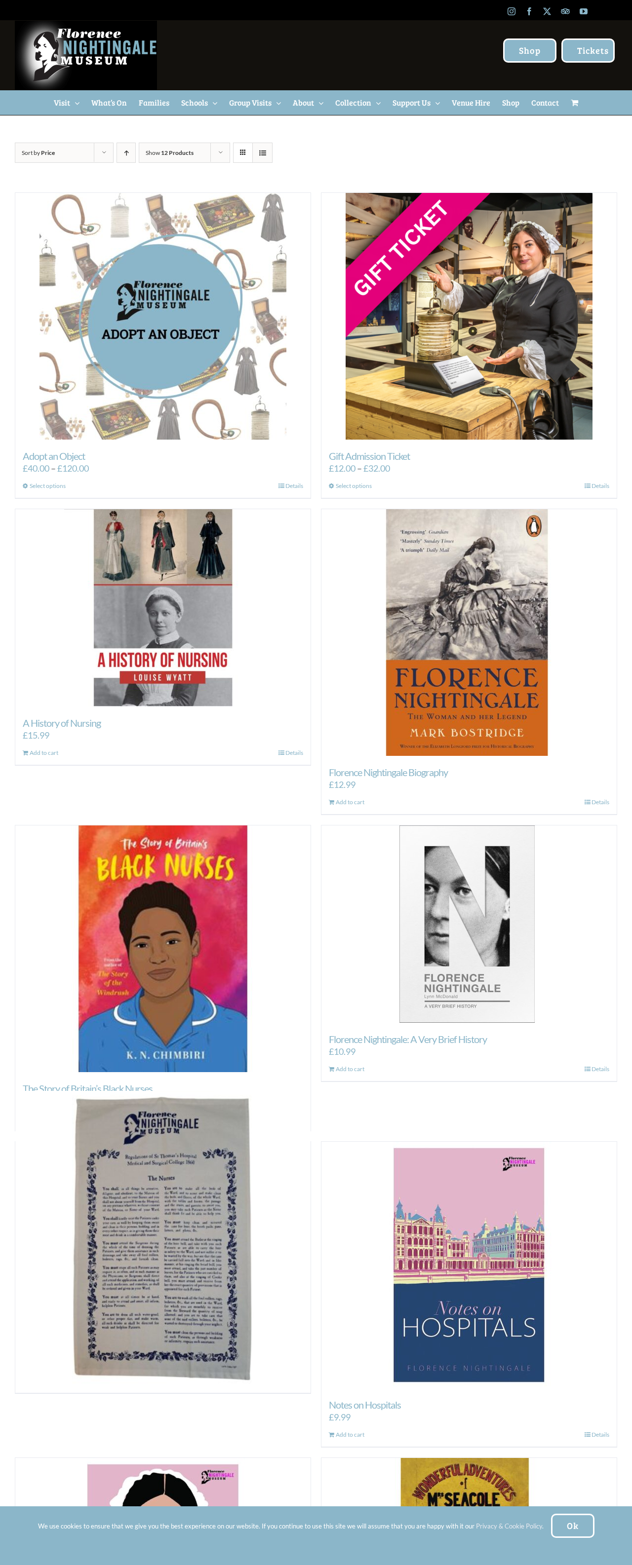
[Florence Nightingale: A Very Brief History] (469, 924)
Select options (48, 485)
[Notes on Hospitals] (469, 1265)
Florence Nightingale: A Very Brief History (408, 1039)
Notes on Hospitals (365, 1405)
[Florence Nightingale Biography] (469, 632)
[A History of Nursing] (163, 608)
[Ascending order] (126, 153)
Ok (573, 1525)
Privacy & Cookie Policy (509, 1526)
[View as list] (262, 152)
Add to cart (44, 752)
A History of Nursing (62, 723)
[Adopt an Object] (163, 316)
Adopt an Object (54, 456)
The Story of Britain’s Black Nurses (88, 1088)
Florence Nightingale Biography (388, 772)
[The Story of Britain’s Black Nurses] (163, 948)
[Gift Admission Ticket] (469, 316)
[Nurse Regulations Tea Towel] (163, 1238)
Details (294, 485)
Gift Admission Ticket (369, 456)
